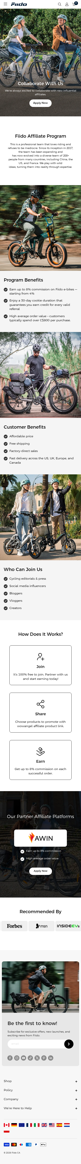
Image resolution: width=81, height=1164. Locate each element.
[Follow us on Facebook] (10, 1058)
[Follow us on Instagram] (16, 1058)
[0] (73, 4)
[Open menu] (5, 4)
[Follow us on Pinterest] (44, 1058)
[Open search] (59, 4)
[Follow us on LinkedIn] (50, 1058)
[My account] (67, 4)
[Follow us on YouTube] (23, 1058)
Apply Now (40, 103)
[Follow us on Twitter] (37, 1058)
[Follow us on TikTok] (30, 1058)
